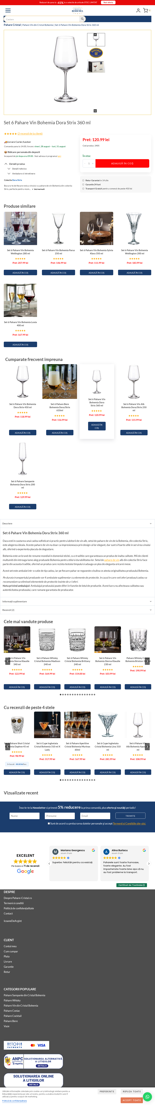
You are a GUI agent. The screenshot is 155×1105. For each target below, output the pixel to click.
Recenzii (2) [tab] (8, 610)
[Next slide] (95, 110)
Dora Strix (17, 180)
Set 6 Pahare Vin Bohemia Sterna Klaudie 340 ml (17, 661)
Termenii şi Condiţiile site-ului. (129, 823)
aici (59, 156)
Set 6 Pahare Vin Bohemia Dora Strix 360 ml (96, 402)
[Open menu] (8, 10)
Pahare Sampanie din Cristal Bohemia (24, 995)
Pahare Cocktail (12, 1015)
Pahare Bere (11, 1021)
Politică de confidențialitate (19, 908)
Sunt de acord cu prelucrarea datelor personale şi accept (98, 823)
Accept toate (132, 1100)
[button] (96, 39)
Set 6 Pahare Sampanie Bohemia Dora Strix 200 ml (22, 484)
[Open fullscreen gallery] (102, 109)
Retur (7, 971)
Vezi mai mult (38, 189)
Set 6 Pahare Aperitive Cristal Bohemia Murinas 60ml (77, 746)
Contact (8, 913)
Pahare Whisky (12, 1000)
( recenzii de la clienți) (30, 133)
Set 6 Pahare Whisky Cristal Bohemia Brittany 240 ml (77, 661)
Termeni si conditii (14, 903)
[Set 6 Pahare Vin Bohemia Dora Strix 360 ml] (65, 68)
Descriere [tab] (7, 523)
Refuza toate (132, 1091)
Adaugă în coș (122, 163)
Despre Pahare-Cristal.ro (18, 898)
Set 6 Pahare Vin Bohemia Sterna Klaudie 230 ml (107, 661)
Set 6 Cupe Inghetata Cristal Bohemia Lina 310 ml (108, 746)
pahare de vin (111, 560)
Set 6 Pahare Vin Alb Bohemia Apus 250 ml (138, 746)
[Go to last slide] (95, 34)
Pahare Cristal (12, 24)
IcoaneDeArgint (13, 920)
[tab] (63, 109)
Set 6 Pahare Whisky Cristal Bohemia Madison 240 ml (47, 661)
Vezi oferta (108, 2)
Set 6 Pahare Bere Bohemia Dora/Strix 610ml (59, 407)
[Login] (138, 10)
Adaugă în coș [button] (20, 273)
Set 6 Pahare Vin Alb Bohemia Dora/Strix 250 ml (134, 407)
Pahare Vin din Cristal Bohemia (37, 25)
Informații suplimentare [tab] (14, 601)
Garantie (9, 966)
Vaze (6, 1026)
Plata (7, 956)
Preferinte (107, 1091)
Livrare (8, 961)
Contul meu (10, 946)
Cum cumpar (11, 951)
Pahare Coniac (12, 1010)
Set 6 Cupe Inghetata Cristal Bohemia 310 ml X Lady (47, 746)
